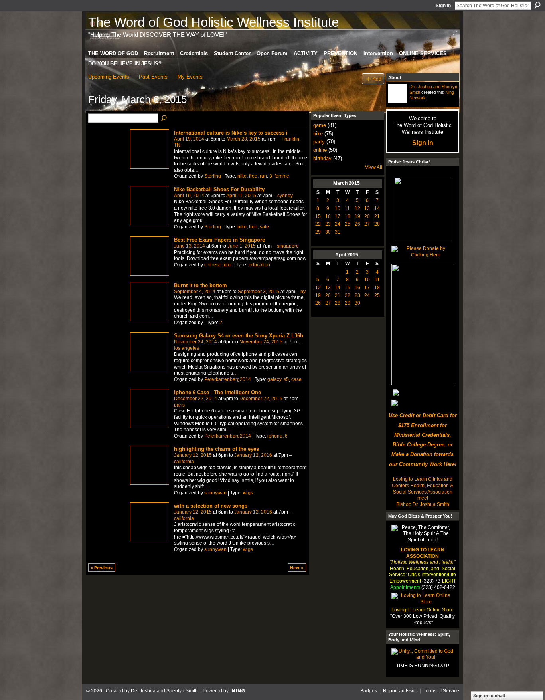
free (253, 176)
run (263, 176)
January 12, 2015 (193, 455)
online (320, 150)
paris (179, 405)
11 (347, 208)
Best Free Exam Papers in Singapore (219, 240)
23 (328, 224)
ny (303, 291)
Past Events (153, 77)
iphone (274, 436)
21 (377, 216)
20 (367, 216)
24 (337, 224)
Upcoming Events (108, 77)
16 (328, 216)
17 (337, 216)
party (319, 142)
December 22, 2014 (195, 398)
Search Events (164, 118)
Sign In (443, 5)
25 (347, 224)
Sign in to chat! (489, 695)
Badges (368, 691)
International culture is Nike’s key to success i (231, 133)
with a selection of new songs (210, 506)
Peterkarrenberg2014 (227, 379)
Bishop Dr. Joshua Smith (422, 504)
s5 (286, 379)
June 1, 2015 (241, 246)
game (319, 125)
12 (357, 208)
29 (318, 232)
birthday (322, 158)
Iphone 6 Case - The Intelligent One (217, 392)
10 (337, 208)
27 (367, 224)
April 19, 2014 (189, 139)
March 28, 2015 (244, 139)
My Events (190, 77)
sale (264, 227)
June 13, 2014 (189, 246)
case (296, 379)
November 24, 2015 (260, 342)
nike (242, 176)
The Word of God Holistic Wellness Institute (213, 22)
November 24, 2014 (195, 342)
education (259, 265)
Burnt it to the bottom (200, 285)
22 (318, 224)
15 (318, 216)
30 (328, 232)
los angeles (186, 348)
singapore (288, 246)
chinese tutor (218, 265)
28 (377, 224)
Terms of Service (441, 691)
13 (367, 208)
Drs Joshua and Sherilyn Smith (164, 691)
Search (537, 5)
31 (337, 232)
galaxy (274, 379)
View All (373, 167)
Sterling (212, 176)
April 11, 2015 (241, 195)
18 (347, 216)
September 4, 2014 (194, 291)
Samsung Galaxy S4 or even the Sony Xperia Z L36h (238, 336)
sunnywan (215, 493)
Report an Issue (400, 691)
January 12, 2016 (253, 455)
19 (357, 216)
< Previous (102, 567)
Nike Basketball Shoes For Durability (219, 189)
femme (281, 176)
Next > (296, 567)
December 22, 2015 (260, 398)
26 (357, 224)
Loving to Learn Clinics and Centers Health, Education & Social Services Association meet (422, 488)
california (184, 461)
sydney (285, 195)
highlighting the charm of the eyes (216, 449)
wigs (248, 493)
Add (377, 78)
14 (377, 208)
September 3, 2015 (258, 291)
